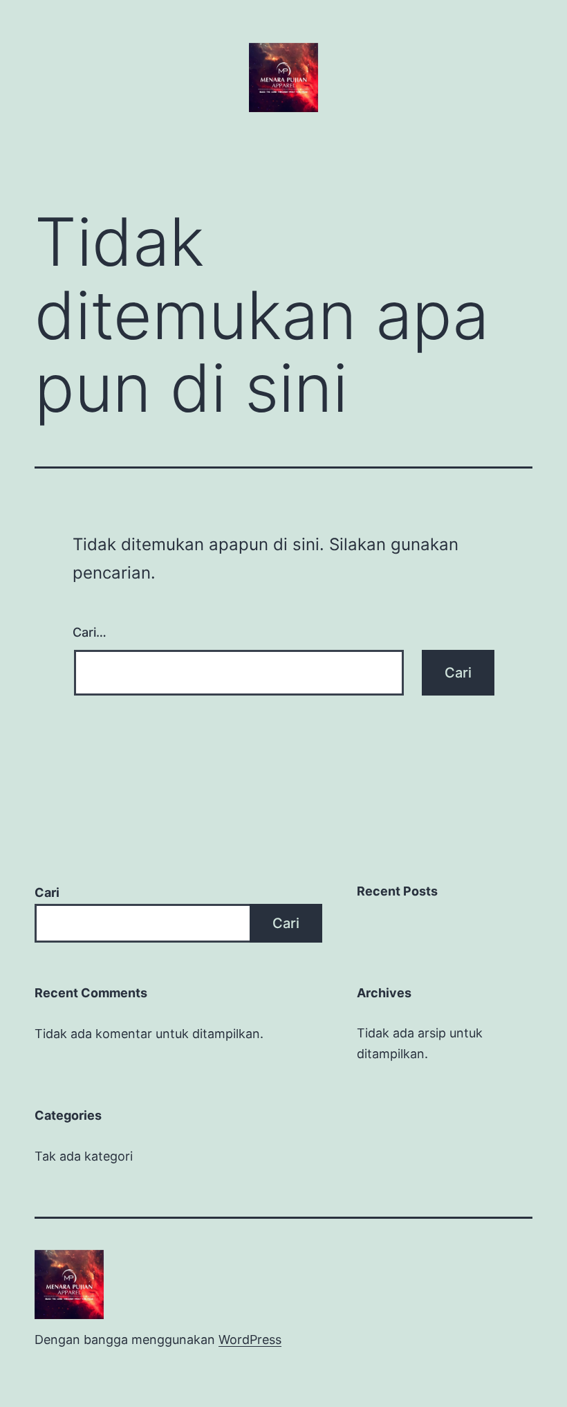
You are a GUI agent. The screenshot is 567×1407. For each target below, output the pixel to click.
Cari (47, 892)
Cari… (89, 632)
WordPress (250, 1339)
